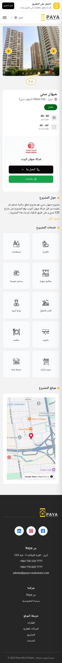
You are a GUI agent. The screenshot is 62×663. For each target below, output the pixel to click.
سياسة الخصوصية (31, 601)
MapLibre (42, 476)
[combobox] (17, 17)
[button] (31, 436)
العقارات (31, 623)
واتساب (29, 179)
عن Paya (31, 595)
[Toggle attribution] (52, 477)
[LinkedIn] (19, 531)
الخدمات (31, 641)
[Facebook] (43, 531)
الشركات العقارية (31, 629)
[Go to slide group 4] (27, 73)
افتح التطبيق (8, 5)
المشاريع (31, 635)
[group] (46, 246)
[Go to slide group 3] (31, 73)
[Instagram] (31, 531)
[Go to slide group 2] (35, 73)
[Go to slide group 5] (23, 73)
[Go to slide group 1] (39, 73)
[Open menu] (5, 17)
